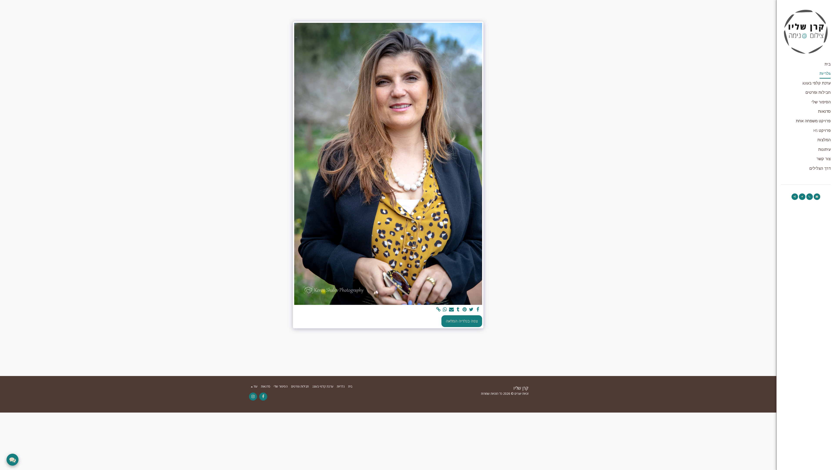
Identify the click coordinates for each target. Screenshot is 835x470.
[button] (817, 196)
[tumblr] (458, 309)
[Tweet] (471, 309)
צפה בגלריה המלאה (462, 321)
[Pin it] (464, 309)
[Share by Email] (451, 309)
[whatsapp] (445, 309)
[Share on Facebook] (478, 309)
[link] (438, 309)
